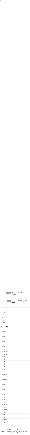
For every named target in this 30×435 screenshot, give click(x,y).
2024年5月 (4, 391)
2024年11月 (4, 376)
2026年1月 (4, 346)
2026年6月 (4, 333)
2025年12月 (4, 349)
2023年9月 (4, 412)
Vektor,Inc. (14, 432)
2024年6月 (4, 389)
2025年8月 (4, 359)
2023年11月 (4, 407)
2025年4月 (4, 369)
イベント (3, 312)
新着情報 (3, 320)
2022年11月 (4, 419)
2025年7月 (4, 361)
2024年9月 (4, 381)
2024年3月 (4, 397)
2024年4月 (4, 394)
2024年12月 (4, 374)
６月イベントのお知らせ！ (18, 292)
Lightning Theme (15, 431)
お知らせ (3, 314)
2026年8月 (4, 328)
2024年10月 (4, 379)
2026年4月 (4, 339)
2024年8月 (4, 384)
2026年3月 (4, 341)
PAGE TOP (28, 420)
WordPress (9, 431)
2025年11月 (4, 351)
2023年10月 (4, 409)
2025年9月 (4, 356)
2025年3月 (4, 371)
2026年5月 (4, 336)
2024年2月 (4, 399)
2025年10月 (4, 354)
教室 (3, 317)
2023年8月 (4, 414)
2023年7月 (4, 417)
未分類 (3, 322)
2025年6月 (4, 364)
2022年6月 (4, 422)
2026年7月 (4, 331)
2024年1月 (4, 402)
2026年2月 (4, 344)
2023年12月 (4, 404)
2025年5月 (4, 366)
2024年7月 (4, 386)
